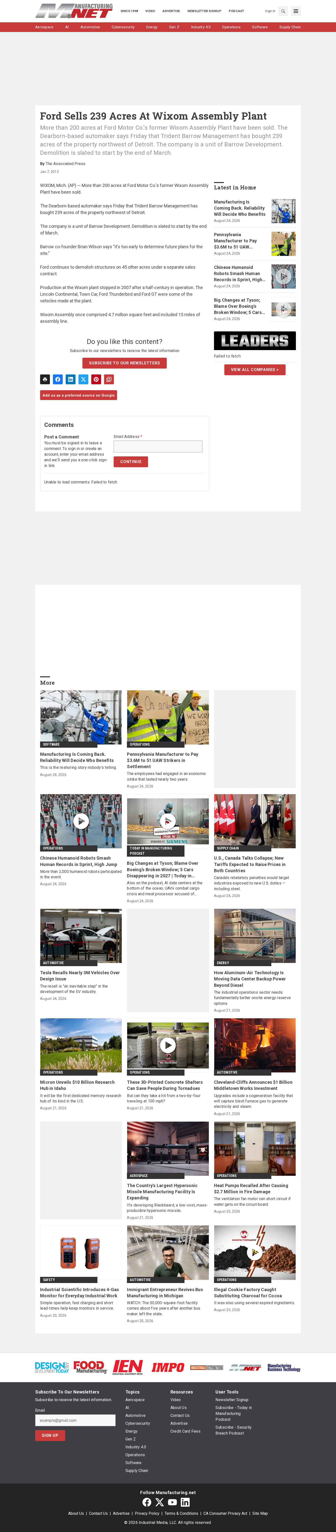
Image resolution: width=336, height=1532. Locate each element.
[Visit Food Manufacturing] (90, 1367)
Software (51, 744)
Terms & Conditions (181, 1513)
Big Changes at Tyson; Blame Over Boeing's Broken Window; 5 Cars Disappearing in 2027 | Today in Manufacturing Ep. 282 (239, 306)
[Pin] (96, 379)
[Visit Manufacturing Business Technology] (284, 1367)
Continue (130, 461)
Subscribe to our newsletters (124, 363)
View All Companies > (255, 369)
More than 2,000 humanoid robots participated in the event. (81, 874)
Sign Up (50, 1435)
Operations (140, 744)
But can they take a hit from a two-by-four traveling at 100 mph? (163, 1098)
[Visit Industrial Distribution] (207, 1367)
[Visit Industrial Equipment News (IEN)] (127, 1367)
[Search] (283, 11)
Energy (223, 963)
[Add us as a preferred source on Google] (109, 379)
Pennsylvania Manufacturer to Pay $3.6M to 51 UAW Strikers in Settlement (237, 241)
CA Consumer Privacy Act (225, 1513)
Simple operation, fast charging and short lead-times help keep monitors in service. (77, 1305)
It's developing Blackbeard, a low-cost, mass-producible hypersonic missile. (167, 1208)
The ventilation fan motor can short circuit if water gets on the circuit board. (252, 1201)
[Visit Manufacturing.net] (245, 1367)
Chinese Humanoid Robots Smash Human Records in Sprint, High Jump (238, 274)
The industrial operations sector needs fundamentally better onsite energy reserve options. (252, 998)
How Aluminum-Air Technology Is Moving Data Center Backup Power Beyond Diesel (250, 979)
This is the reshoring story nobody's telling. (78, 767)
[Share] (58, 379)
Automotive (53, 963)
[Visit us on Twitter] (159, 1502)
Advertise (121, 1513)
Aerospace (139, 1176)
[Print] (45, 379)
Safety (49, 1280)
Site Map (260, 1513)
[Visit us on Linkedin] (185, 1502)
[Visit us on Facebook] (146, 1502)
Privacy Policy (147, 1513)
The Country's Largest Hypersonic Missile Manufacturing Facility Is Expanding (162, 1191)
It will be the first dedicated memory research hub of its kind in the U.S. (81, 1098)
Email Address (128, 437)
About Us (76, 1513)
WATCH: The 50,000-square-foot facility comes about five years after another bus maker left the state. (163, 1308)
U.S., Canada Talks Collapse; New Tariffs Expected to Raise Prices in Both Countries (250, 864)
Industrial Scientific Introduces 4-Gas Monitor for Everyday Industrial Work (79, 1292)
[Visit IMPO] (168, 1367)
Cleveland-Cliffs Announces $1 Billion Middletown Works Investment (253, 1085)
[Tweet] (83, 379)
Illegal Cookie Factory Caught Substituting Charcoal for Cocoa (248, 1292)
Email (40, 1410)
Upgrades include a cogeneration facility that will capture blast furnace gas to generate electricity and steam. (253, 1101)
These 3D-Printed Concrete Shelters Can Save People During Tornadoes (165, 1085)
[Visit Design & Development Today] (52, 1367)
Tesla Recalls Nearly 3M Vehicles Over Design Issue (80, 975)
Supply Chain (228, 848)
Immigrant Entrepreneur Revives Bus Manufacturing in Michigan (165, 1292)
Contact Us (98, 1513)
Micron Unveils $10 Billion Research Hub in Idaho (77, 1085)
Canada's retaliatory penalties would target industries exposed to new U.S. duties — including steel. (251, 883)
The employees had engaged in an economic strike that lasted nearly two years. (166, 776)
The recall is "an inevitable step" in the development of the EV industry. (74, 989)
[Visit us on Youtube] (172, 1502)
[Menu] (296, 11)
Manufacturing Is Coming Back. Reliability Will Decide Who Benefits (240, 208)
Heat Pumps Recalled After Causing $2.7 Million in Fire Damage (251, 1188)
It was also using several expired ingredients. (254, 1302)
